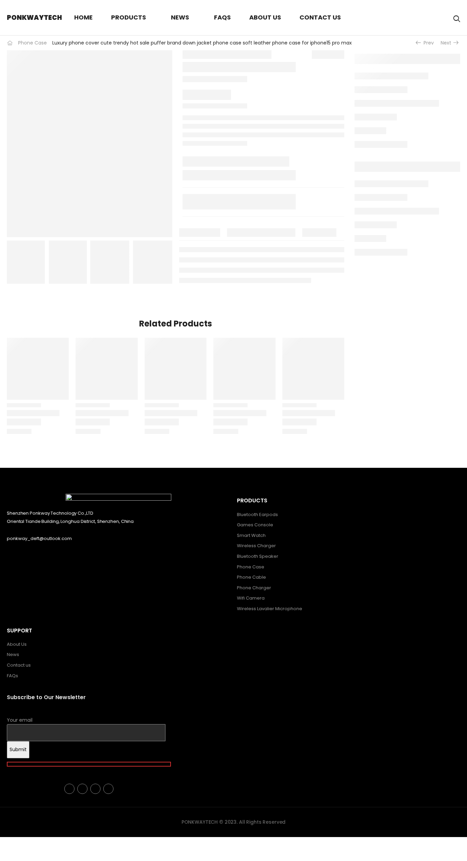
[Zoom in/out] (2, 842)
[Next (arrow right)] (26, 853)
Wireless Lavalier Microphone (269, 608)
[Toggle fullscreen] (9, 842)
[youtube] (108, 789)
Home (83, 17)
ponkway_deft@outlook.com (39, 538)
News (180, 17)
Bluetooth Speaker (257, 556)
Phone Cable (251, 577)
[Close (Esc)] (23, 842)
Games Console (255, 525)
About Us (265, 17)
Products (128, 17)
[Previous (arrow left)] (8, 853)
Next (448, 42)
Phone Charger (254, 587)
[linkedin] (95, 789)
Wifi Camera (251, 598)
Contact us (19, 665)
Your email (19, 720)
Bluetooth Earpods (257, 514)
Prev (426, 42)
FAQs (222, 17)
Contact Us (320, 17)
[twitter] (82, 789)
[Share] (16, 842)
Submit (18, 749)
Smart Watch (251, 535)
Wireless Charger (256, 545)
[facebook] (69, 789)
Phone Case (32, 42)
